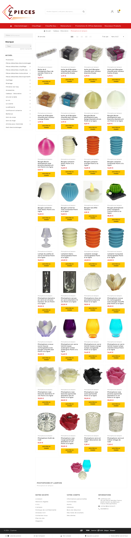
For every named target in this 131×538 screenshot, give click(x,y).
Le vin (8, 100)
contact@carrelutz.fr (108, 506)
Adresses (70, 507)
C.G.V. (37, 504)
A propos (38, 507)
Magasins (39, 521)
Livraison (38, 499)
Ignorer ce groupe (25, 48)
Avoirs (69, 504)
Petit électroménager (14, 127)
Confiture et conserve (14, 110)
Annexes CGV (40, 513)
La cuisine (9, 104)
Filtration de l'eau (12, 87)
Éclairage (9, 83)
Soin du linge (11, 120)
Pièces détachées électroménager (18, 63)
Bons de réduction (74, 510)
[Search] (83, 11)
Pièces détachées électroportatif (18, 76)
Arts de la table (11, 97)
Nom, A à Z (118, 37)
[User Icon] (114, 11)
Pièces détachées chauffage (16, 66)
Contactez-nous (41, 515)
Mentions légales (41, 502)
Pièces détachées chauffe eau (17, 70)
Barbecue (9, 114)
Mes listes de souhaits (75, 513)
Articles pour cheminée (14, 124)
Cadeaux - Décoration (14, 93)
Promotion (10, 60)
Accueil (8, 55)
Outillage (9, 80)
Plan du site (39, 518)
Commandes (71, 502)
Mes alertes (71, 515)
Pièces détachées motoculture (17, 73)
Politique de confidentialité (45, 510)
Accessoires (10, 90)
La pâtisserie (10, 107)
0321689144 (105, 509)
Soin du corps (11, 117)
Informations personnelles (77, 499)
